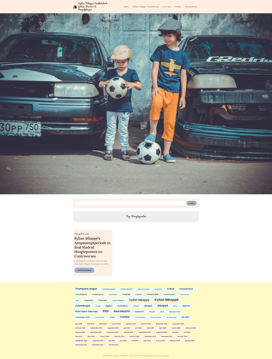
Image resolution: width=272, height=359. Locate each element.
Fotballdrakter (186, 289)
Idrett (77, 300)
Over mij (166, 6)
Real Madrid (122, 311)
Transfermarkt (99, 317)
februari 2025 (191, 328)
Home (126, 6)
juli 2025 (127, 328)
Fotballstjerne (81, 294)
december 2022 (81, 345)
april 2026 (103, 324)
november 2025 (178, 324)
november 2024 (112, 332)
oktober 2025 (80, 328)
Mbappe (148, 306)
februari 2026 (131, 324)
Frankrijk (126, 294)
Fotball (170, 288)
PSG (106, 311)
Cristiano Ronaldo (126, 289)
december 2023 (150, 336)
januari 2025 (80, 332)
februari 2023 (175, 341)
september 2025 (96, 328)
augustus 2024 (161, 332)
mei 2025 (150, 328)
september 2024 (145, 332)
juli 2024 (175, 332)
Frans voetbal (184, 294)
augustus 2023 (97, 341)
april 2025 (162, 328)
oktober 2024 (129, 332)
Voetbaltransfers (156, 317)
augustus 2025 (113, 328)
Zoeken (191, 203)
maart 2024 (104, 336)
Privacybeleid (191, 6)
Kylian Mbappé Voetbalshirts (146, 6)
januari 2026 (146, 324)
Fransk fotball (169, 294)
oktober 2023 (182, 336)
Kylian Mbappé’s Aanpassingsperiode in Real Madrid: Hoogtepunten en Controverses (92, 247)
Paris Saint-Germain (86, 311)
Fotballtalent (113, 294)
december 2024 (96, 332)
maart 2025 (176, 328)
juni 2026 (78, 324)
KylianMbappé (82, 305)
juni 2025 (138, 328)
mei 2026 (90, 324)
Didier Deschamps (143, 289)
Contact (177, 6)
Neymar (186, 306)
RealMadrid (139, 312)
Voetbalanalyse (140, 317)
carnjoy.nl (165, 356)
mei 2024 (78, 336)
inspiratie (103, 300)
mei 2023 (135, 341)
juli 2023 (112, 341)
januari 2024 (134, 336)
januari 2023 (189, 341)
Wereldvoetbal (171, 317)
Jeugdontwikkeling (118, 300)
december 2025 (161, 324)
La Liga (98, 306)
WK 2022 (185, 317)
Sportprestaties (174, 312)
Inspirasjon (88, 300)
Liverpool (136, 306)
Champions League (86, 288)
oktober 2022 (113, 345)
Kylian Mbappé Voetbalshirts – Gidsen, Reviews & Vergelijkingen (93, 6)
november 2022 (97, 345)
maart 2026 (116, 324)
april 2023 (147, 341)
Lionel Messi (122, 306)
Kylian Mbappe (139, 300)
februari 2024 (119, 336)
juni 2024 (187, 332)
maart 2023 (160, 341)
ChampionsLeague (108, 289)
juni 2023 (123, 341)
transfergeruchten (82, 317)
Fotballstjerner (97, 294)
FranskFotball (152, 294)
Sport (162, 312)
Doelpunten (158, 289)
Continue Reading (84, 270)
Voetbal (125, 317)
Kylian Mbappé (166, 300)
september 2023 (81, 341)
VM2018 (112, 317)
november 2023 (166, 336)
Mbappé (162, 305)
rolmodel (152, 312)
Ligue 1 (109, 305)
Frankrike (138, 294)
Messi (175, 306)
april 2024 (91, 336)
